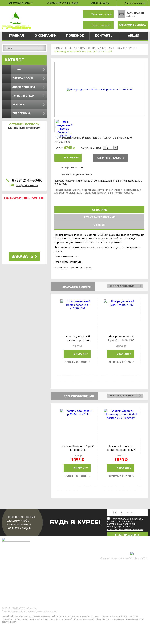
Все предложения (122, 286)
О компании (46, 35)
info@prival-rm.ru (27, 185)
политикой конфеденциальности (121, 525)
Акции (133, 35)
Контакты (104, 35)
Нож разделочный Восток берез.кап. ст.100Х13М (77, 340)
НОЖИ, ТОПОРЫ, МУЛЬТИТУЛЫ (95, 48)
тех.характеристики (99, 217)
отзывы (99, 224)
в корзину (71, 157)
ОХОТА (71, 48)
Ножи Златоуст (125, 48)
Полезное (75, 35)
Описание (99, 209)
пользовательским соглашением (125, 529)
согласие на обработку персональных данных (125, 520)
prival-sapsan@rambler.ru (61, 24)
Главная (16, 35)
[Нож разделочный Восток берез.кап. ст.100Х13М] (99, 89)
